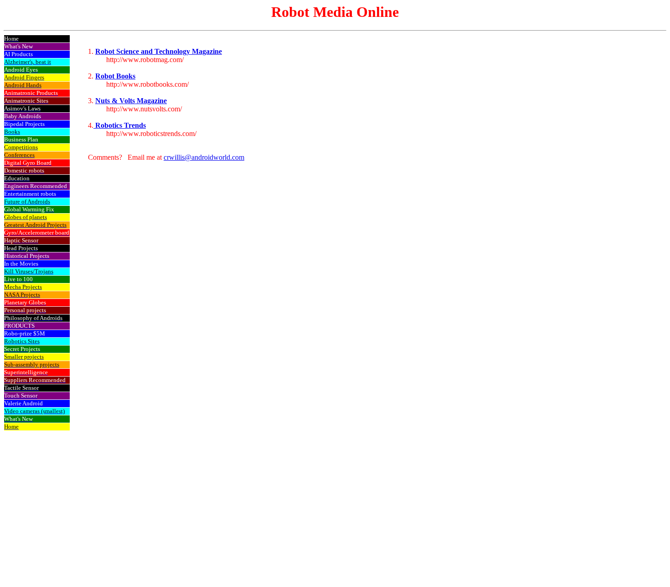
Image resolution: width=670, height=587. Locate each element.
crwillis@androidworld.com (204, 157)
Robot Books (115, 76)
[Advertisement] (625, 172)
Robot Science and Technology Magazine (158, 51)
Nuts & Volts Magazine (131, 101)
